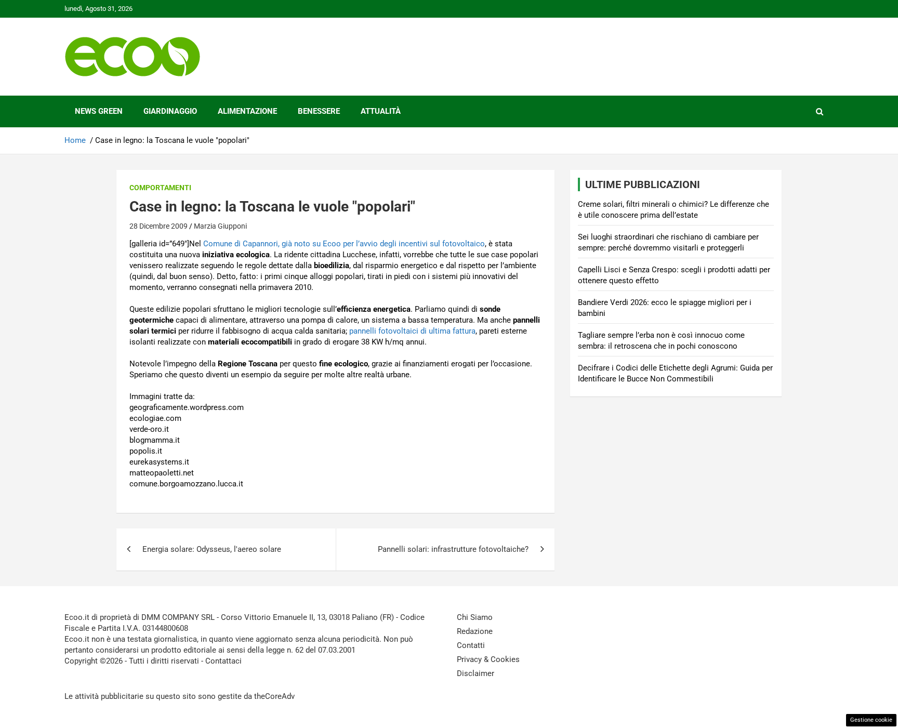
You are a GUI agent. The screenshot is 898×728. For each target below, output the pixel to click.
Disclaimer (475, 673)
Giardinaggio (170, 111)
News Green (99, 111)
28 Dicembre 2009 (158, 226)
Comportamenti (160, 187)
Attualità (381, 111)
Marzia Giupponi (220, 226)
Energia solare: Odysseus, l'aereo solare (211, 549)
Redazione (475, 631)
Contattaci (223, 661)
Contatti (471, 645)
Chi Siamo (475, 617)
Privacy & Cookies (488, 659)
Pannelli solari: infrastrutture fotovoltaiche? (453, 549)
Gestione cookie (871, 720)
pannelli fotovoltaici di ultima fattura (412, 331)
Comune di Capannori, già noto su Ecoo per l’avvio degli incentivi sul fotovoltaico (344, 243)
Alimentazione (247, 111)
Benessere (319, 111)
